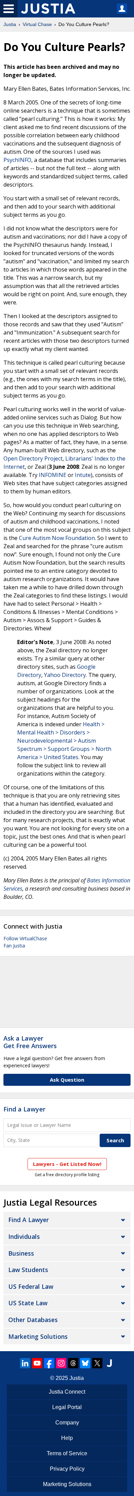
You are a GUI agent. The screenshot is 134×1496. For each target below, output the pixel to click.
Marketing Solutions (38, 1336)
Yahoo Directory (65, 675)
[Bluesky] (85, 1363)
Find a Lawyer (24, 1109)
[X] (97, 1363)
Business (21, 1253)
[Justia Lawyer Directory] (109, 1363)
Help (67, 1438)
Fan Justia (14, 945)
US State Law (27, 1303)
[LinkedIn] (25, 1363)
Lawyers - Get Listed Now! (67, 1163)
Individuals (24, 1236)
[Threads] (73, 1363)
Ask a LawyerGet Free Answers (30, 1042)
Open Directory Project (33, 458)
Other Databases (33, 1320)
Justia (9, 24)
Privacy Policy (67, 1469)
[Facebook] (49, 1363)
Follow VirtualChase (25, 938)
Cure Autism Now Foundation (57, 538)
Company (67, 1422)
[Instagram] (61, 1363)
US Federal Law (30, 1286)
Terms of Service (67, 1453)
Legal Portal (67, 1407)
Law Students (28, 1270)
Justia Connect (67, 1392)
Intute (83, 475)
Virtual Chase (37, 24)
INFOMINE (52, 475)
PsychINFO (17, 160)
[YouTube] (37, 1363)
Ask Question (67, 1079)
